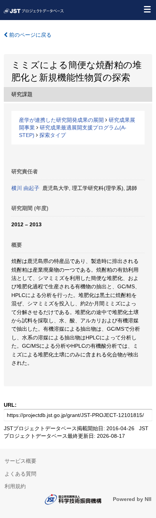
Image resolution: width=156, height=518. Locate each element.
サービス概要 (20, 461)
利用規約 (15, 486)
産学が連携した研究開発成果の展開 (61, 120)
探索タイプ (52, 135)
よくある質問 (20, 474)
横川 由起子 (25, 188)
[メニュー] (147, 9)
